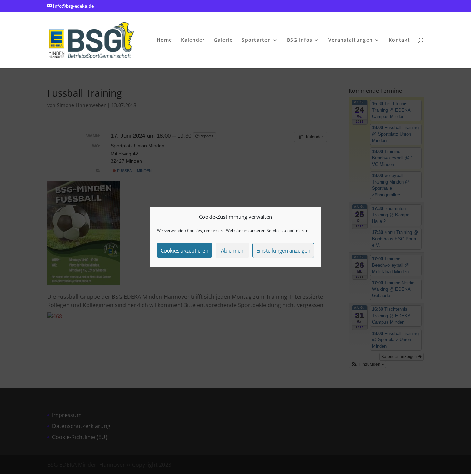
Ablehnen (232, 250)
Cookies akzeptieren (184, 250)
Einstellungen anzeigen (283, 250)
